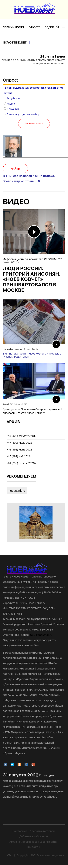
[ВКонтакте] (5, 764)
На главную (19, 831)
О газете (34, 27)
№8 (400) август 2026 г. (21, 435)
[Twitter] (12, 764)
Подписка (52, 27)
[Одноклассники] (19, 764)
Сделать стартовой (42, 831)
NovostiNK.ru (16, 491)
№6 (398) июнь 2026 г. (21, 449)
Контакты (33, 847)
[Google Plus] (33, 764)
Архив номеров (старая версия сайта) (33, 841)
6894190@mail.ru (41, 634)
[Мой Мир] (26, 764)
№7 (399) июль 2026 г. (21, 442)
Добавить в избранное (33, 836)
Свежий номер (13, 27)
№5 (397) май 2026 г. (20, 456)
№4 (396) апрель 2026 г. (22, 463)
